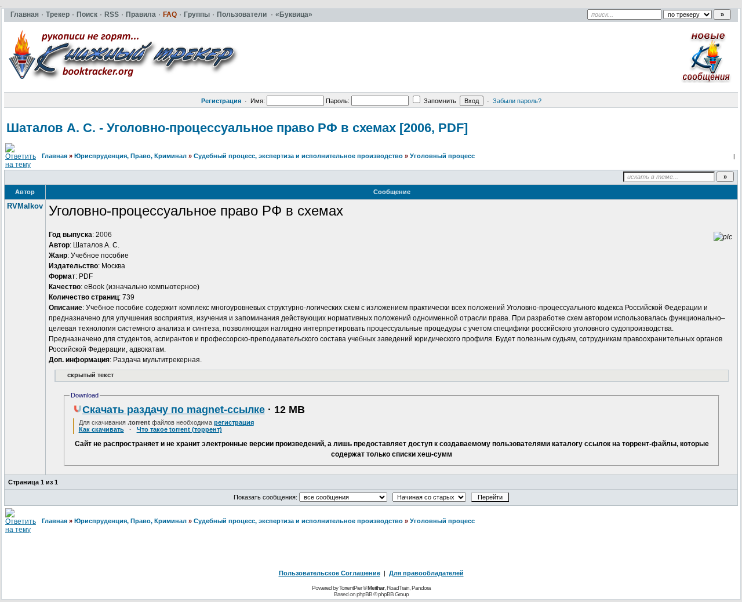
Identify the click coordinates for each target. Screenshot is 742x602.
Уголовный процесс (442, 155)
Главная (54, 155)
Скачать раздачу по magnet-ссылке (173, 409)
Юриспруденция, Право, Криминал (130, 155)
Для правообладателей (426, 573)
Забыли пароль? (517, 100)
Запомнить (439, 100)
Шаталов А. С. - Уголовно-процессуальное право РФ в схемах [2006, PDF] (237, 128)
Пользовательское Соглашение (329, 573)
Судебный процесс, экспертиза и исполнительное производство (298, 155)
